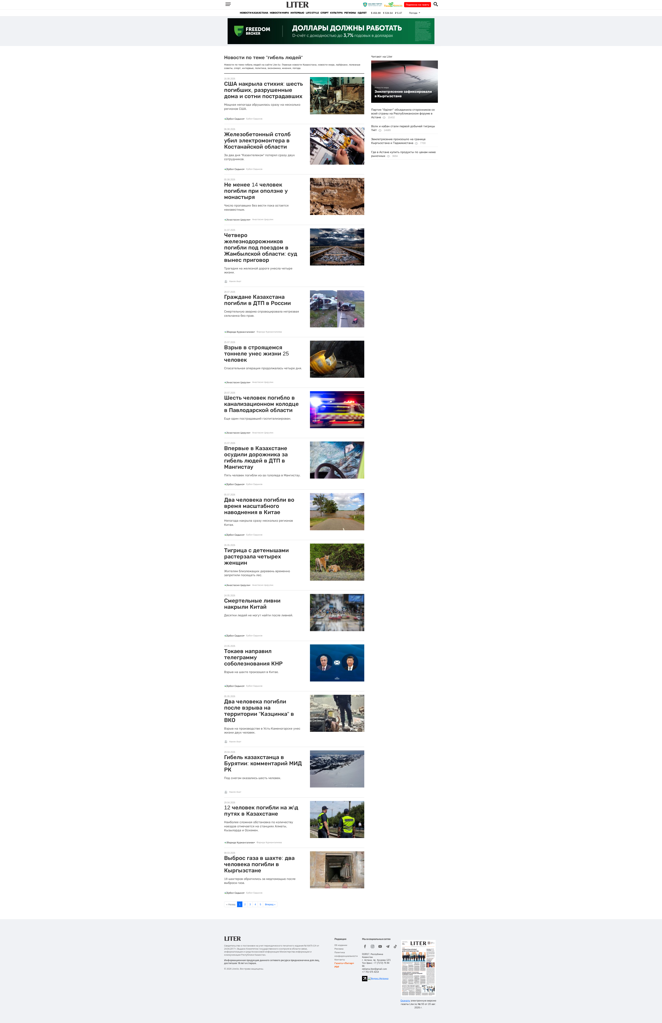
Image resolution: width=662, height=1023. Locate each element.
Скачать (405, 1000)
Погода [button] (413, 13)
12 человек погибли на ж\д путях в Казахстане (261, 810)
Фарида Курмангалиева (269, 332)
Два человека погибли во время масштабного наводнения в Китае (259, 506)
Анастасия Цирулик (262, 219)
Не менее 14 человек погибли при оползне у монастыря (256, 191)
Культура (336, 12)
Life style (312, 12)
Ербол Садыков (254, 119)
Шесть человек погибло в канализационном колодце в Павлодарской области (261, 404)
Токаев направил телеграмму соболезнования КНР (253, 657)
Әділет (362, 12)
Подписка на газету (417, 4)
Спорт (324, 12)
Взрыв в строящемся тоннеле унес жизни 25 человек (256, 353)
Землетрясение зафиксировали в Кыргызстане (403, 93)
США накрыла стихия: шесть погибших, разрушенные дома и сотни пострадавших (263, 90)
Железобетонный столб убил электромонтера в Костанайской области (257, 140)
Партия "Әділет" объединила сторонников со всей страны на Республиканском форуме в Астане (403, 113)
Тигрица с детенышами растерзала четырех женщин (256, 556)
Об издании (340, 945)
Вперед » (270, 904)
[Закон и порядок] (373, 4)
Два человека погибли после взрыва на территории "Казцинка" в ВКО (259, 710)
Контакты (339, 959)
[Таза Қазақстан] (394, 4)
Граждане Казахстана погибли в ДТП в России (257, 300)
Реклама (338, 948)
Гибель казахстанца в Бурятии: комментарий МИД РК (263, 763)
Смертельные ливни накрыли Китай (252, 604)
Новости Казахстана (254, 12)
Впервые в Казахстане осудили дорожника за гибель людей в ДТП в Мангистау (256, 457)
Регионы (350, 12)
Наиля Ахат (235, 281)
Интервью (297, 12)
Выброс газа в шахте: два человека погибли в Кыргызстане (259, 864)
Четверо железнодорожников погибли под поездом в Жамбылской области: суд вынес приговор (260, 247)
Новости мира (279, 12)
